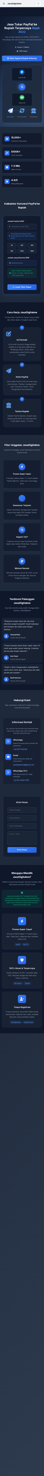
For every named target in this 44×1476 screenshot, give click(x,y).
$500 (32, 251)
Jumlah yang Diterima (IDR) (18, 258)
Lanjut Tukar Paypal (23, 287)
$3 (12, 245)
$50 (12, 251)
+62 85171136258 (20, 749)
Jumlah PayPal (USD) (15, 221)
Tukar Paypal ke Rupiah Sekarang (23, 58)
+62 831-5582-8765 (21, 780)
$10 (22, 245)
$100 (22, 251)
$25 (32, 245)
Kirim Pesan (22, 850)
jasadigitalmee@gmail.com (23, 765)
